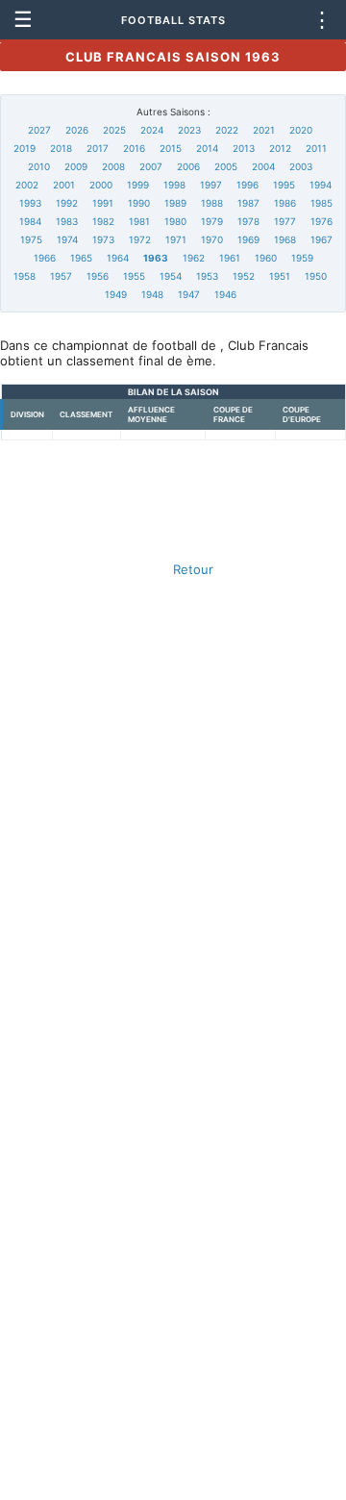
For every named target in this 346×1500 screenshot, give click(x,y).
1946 (225, 294)
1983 (67, 221)
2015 (171, 148)
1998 (174, 184)
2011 (316, 148)
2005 (225, 166)
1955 (134, 276)
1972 (140, 239)
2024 (151, 130)
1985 (321, 203)
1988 (212, 203)
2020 (300, 130)
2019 (24, 148)
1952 (244, 276)
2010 (39, 166)
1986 (285, 203)
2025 (114, 130)
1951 (279, 276)
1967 (321, 239)
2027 (39, 130)
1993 (30, 203)
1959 (302, 257)
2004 (263, 166)
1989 (175, 203)
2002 (26, 184)
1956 (97, 276)
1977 (285, 221)
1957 (61, 276)
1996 (247, 184)
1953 (207, 276)
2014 (207, 148)
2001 (64, 184)
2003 (300, 166)
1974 (67, 239)
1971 (175, 239)
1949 (116, 294)
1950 (316, 276)
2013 (244, 148)
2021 (264, 130)
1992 (67, 203)
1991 (102, 203)
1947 (189, 294)
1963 (155, 257)
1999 (138, 184)
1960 (266, 257)
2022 (226, 130)
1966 (45, 257)
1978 (248, 221)
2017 (97, 148)
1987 (248, 203)
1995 (284, 184)
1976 (321, 221)
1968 (285, 239)
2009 (75, 166)
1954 (171, 276)
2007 (150, 166)
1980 (175, 221)
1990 (139, 203)
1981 (139, 221)
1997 (211, 184)
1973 (103, 239)
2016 (134, 148)
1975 (31, 239)
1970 (212, 239)
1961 (229, 257)
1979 (212, 221)
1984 (30, 221)
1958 (24, 276)
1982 (103, 221)
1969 (248, 239)
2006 (188, 166)
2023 (189, 130)
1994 (320, 184)
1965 (81, 257)
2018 (61, 148)
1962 (194, 257)
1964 (118, 257)
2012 (280, 148)
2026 (76, 130)
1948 (152, 294)
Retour (193, 569)
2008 (113, 166)
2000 (100, 184)
